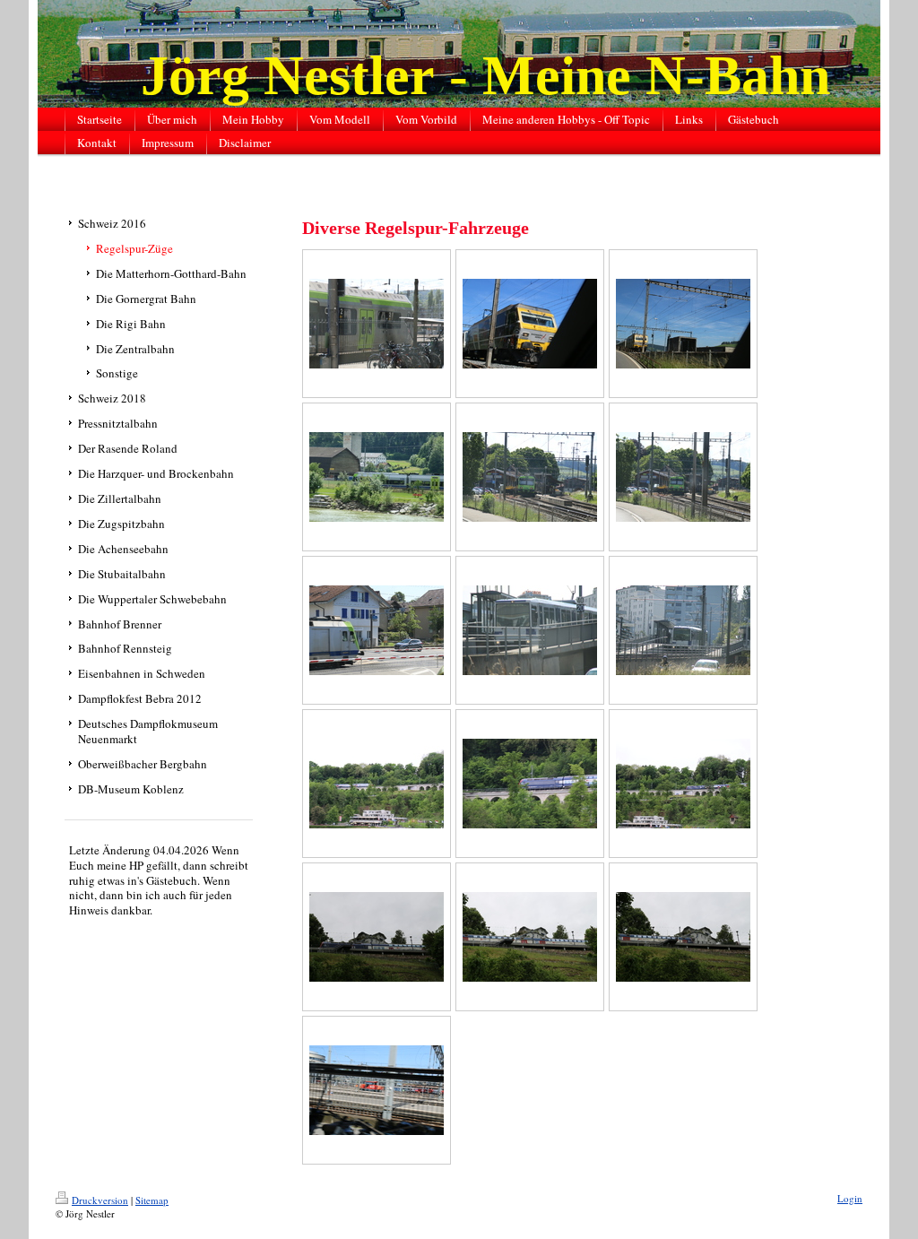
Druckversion (100, 1200)
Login (849, 1198)
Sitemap (152, 1200)
